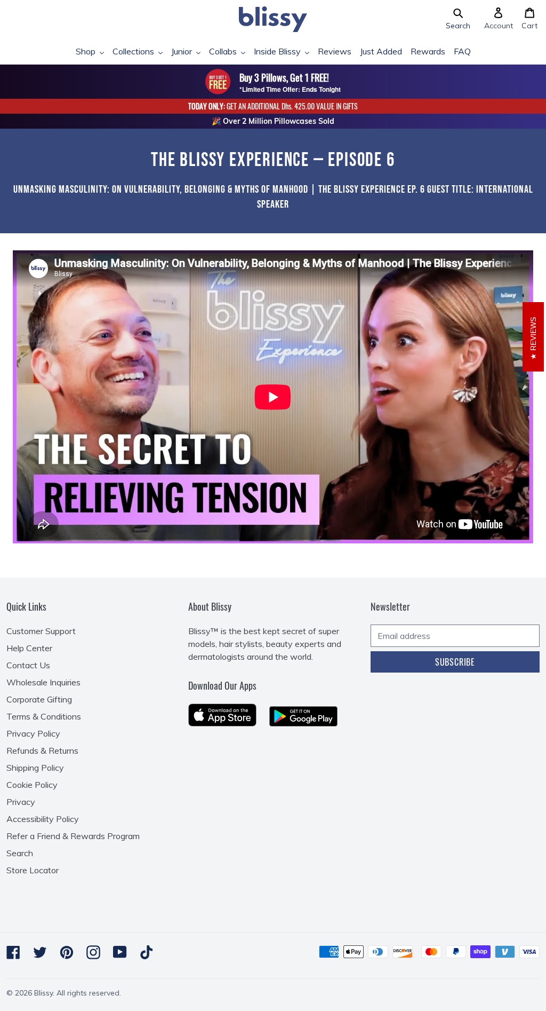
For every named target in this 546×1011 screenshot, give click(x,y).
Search (19, 853)
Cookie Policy (32, 784)
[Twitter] (40, 952)
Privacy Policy (33, 733)
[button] (458, 19)
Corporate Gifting (39, 699)
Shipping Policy (35, 767)
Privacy (20, 801)
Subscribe (455, 661)
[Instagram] (93, 952)
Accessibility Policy (42, 818)
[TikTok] (147, 952)
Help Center (29, 648)
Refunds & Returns (42, 750)
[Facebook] (13, 952)
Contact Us (28, 665)
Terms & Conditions (43, 716)
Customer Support (41, 631)
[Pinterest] (67, 952)
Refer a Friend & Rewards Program (73, 836)
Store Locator (32, 870)
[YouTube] (120, 952)
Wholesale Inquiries (43, 682)
